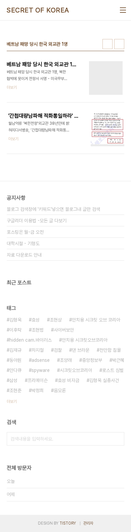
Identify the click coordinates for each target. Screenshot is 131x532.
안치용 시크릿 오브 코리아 (96, 319)
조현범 (38, 330)
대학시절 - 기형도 (23, 243)
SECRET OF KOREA (38, 10)
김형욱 (15, 319)
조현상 (56, 319)
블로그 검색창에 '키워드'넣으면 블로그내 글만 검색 (53, 209)
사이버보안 (64, 330)
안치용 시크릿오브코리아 (84, 340)
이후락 (15, 330)
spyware (41, 370)
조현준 (15, 390)
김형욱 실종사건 (104, 380)
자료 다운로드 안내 (24, 255)
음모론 (60, 390)
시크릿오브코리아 (76, 370)
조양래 (66, 360)
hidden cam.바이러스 (30, 340)
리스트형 (119, 44)
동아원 (15, 360)
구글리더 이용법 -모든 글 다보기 (37, 220)
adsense (41, 360)
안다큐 (15, 370)
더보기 (12, 401)
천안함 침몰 (110, 350)
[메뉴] (123, 10)
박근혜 (118, 360)
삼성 (13, 380)
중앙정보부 (92, 360)
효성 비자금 (68, 380)
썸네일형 (107, 44)
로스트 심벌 (113, 370)
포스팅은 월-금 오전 (25, 232)
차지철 (38, 350)
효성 (36, 319)
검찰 (58, 350)
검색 (117, 438)
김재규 (15, 350)
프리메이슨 (38, 380)
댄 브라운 (80, 350)
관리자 (88, 523)
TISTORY (67, 523)
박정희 (38, 390)
